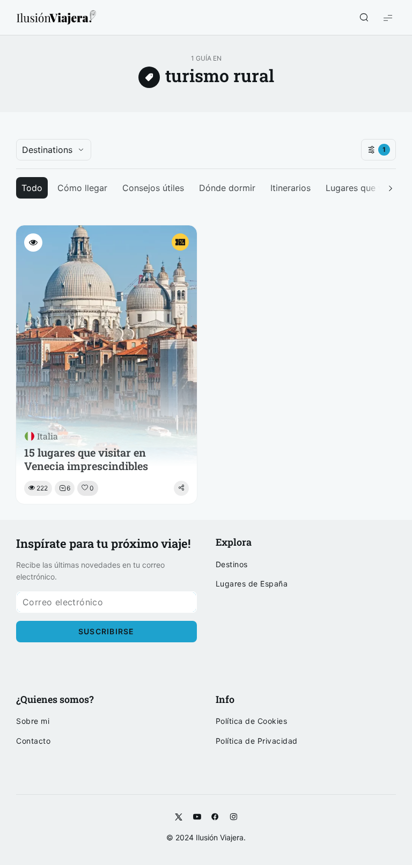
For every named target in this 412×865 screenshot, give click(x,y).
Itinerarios (290, 187)
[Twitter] (178, 817)
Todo (31, 187)
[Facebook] (215, 817)
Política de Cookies (252, 721)
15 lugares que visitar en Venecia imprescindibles (86, 459)
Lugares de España (252, 584)
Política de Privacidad (257, 741)
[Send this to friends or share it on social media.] (181, 488)
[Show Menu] (387, 17)
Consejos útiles (153, 187)
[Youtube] (197, 817)
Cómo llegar (82, 187)
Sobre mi (32, 721)
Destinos (232, 564)
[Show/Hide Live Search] (363, 17)
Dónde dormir (227, 187)
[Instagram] (233, 817)
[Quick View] (33, 242)
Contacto (33, 741)
